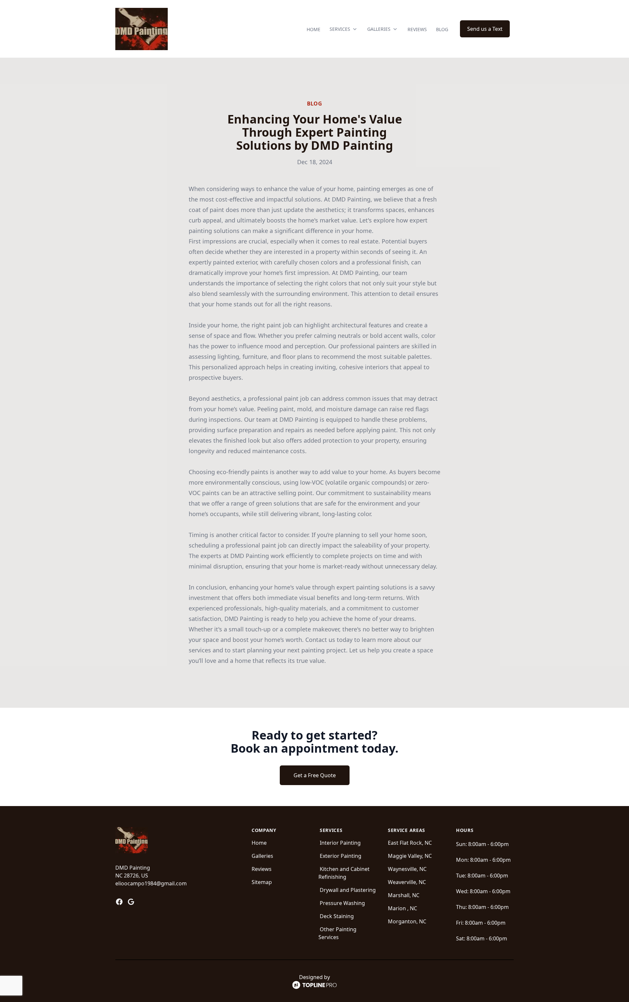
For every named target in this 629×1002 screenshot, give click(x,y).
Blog (442, 29)
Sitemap (262, 882)
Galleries (262, 855)
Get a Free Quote (315, 775)
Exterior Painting (340, 855)
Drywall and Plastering (348, 890)
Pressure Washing (342, 903)
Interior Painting (340, 842)
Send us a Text (485, 28)
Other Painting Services (337, 933)
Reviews (417, 29)
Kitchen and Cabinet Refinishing (344, 872)
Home (313, 29)
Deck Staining (337, 916)
